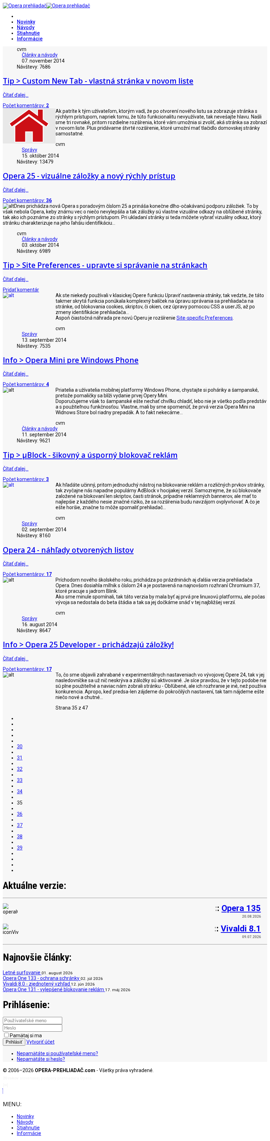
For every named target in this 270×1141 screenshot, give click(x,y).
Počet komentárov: (26, 105)
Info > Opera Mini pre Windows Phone (71, 360)
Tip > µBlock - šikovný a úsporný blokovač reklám (90, 455)
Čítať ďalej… (15, 95)
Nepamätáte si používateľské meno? (57, 1053)
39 (19, 848)
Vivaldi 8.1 (241, 929)
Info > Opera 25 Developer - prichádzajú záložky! (88, 644)
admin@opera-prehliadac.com (38, 1085)
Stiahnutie (28, 33)
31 (19, 758)
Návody (25, 27)
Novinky (26, 22)
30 (19, 746)
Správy (29, 150)
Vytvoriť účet (40, 1042)
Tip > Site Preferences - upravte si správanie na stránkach (105, 265)
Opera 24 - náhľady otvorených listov (68, 550)
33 (19, 780)
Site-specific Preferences (204, 318)
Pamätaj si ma (26, 1035)
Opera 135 (241, 908)
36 (19, 814)
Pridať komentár (21, 290)
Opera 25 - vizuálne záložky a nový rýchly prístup (89, 176)
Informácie (30, 38)
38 (19, 836)
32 (19, 769)
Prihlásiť (14, 1042)
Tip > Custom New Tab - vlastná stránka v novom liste (98, 81)
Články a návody (40, 55)
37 (19, 825)
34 (19, 791)
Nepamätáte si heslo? (41, 1059)
